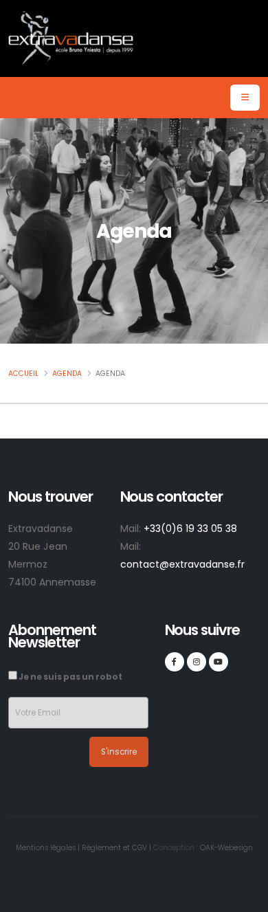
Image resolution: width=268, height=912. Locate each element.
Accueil (23, 373)
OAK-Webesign (225, 848)
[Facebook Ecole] (174, 661)
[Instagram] (196, 661)
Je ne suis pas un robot (69, 676)
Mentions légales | (48, 848)
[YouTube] (218, 661)
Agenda (67, 373)
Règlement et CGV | (116, 848)
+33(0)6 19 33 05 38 (190, 528)
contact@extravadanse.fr (182, 564)
